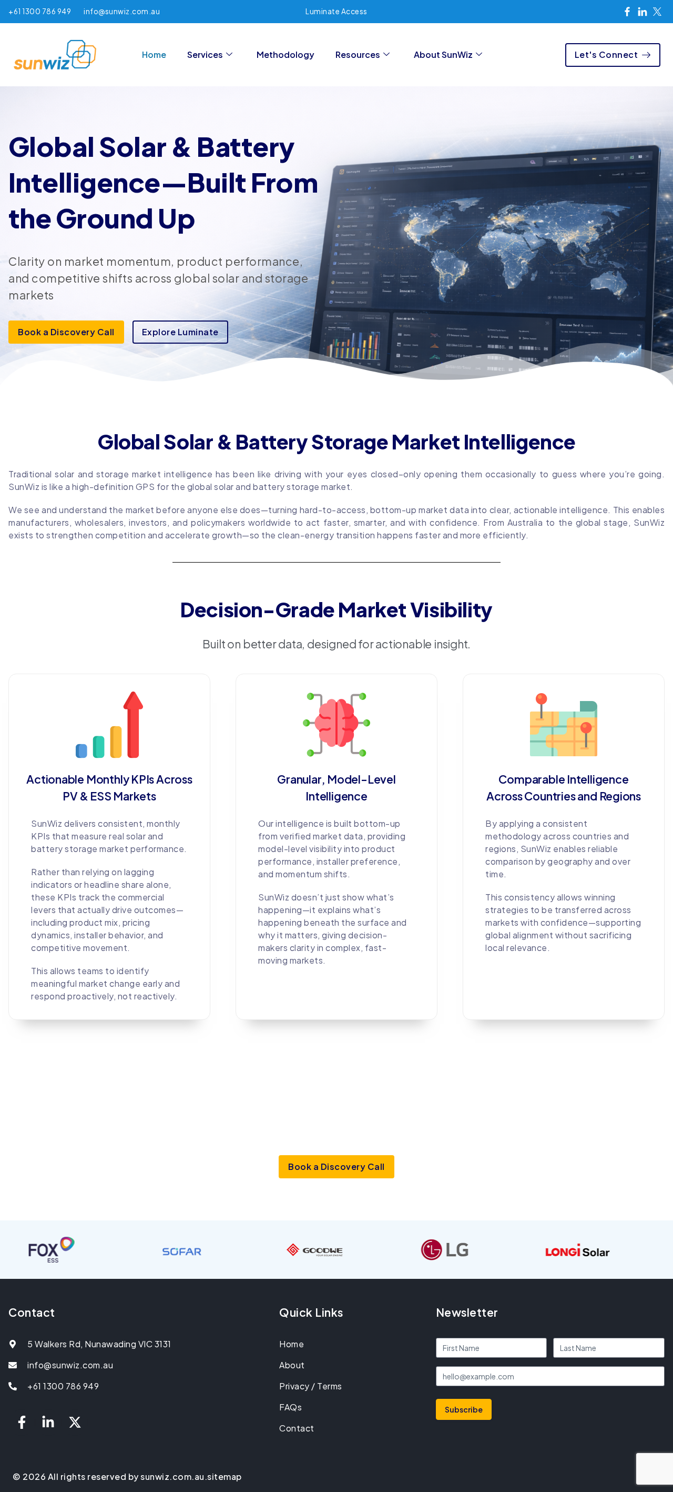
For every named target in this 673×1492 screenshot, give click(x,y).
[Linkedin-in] (48, 1422)
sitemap (224, 1476)
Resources (357, 54)
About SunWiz (443, 54)
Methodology (285, 54)
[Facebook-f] (21, 1422)
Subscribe (464, 1409)
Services (205, 54)
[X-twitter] (75, 1422)
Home (154, 54)
